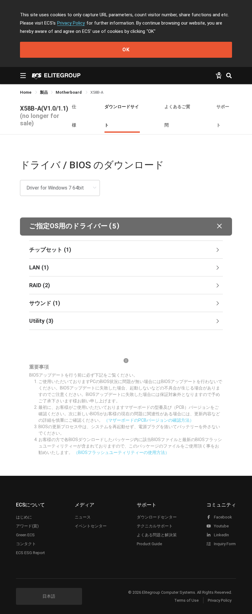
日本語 (48, 596)
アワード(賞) (27, 526)
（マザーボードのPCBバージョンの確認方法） (149, 420)
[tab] (126, 250)
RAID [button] (39, 285)
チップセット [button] (50, 249)
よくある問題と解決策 (157, 535)
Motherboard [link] (69, 92)
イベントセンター (91, 526)
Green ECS (25, 535)
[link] (44, 92)
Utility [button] (41, 321)
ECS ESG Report (30, 552)
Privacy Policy (71, 23)
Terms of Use (186, 600)
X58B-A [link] (96, 92)
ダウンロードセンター (157, 517)
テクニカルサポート (155, 526)
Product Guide (149, 544)
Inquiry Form (224, 544)
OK (126, 50)
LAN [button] (39, 267)
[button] (126, 226)
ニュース (83, 517)
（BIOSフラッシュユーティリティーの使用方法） (121, 452)
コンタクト (26, 544)
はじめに (24, 517)
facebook (222, 517)
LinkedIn (221, 535)
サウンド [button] (44, 303)
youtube (221, 526)
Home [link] (26, 92)
